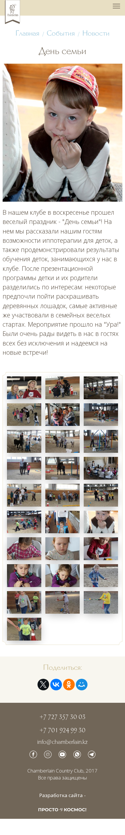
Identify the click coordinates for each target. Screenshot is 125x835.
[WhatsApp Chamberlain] (77, 754)
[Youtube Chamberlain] (62, 754)
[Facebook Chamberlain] (33, 754)
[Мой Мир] (82, 684)
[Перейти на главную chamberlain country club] (12, 12)
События (61, 33)
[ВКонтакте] (56, 684)
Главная (27, 33)
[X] (43, 684)
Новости (96, 33)
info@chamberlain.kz (62, 742)
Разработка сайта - (62, 795)
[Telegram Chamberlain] (92, 754)
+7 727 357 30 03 (62, 717)
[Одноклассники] (69, 684)
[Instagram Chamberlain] (48, 754)
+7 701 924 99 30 (62, 730)
